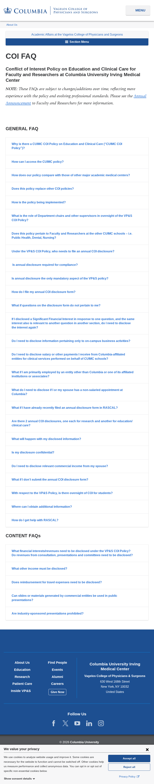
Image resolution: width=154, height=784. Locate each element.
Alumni (57, 677)
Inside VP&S (22, 691)
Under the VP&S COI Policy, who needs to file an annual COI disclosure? (63, 251)
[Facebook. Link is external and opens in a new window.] (54, 723)
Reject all (129, 766)
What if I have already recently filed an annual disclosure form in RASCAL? (65, 407)
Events (57, 670)
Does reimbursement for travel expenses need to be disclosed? (57, 582)
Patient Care (22, 684)
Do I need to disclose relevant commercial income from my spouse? (60, 466)
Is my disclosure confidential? (33, 452)
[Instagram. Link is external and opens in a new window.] (101, 723)
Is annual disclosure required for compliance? (45, 264)
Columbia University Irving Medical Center (29, 641)
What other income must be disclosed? (39, 568)
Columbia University (84, 742)
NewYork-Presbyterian (77, 641)
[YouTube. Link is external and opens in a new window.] (77, 723)
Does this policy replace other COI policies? (43, 188)
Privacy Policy (127, 776)
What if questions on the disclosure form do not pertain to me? (56, 305)
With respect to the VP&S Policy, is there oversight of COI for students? (62, 493)
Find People (57, 662)
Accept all (129, 758)
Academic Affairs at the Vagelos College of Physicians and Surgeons (77, 34)
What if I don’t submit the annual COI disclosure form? (50, 479)
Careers (57, 684)
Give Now (57, 692)
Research (22, 677)
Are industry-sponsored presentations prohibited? (48, 613)
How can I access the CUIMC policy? (38, 161)
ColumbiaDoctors (125, 641)
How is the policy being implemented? (39, 202)
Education (22, 670)
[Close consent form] (147, 749)
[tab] (77, 146)
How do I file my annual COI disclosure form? (43, 292)
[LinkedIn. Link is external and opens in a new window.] (89, 723)
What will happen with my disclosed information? (46, 439)
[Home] (51, 10)
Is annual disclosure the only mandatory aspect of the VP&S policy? (60, 278)
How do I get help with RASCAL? (35, 520)
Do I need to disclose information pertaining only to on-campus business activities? (71, 341)
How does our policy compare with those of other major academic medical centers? (71, 175)
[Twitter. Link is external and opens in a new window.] (65, 723)
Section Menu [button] (79, 41)
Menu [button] (140, 10)
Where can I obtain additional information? (42, 506)
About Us (11, 24)
